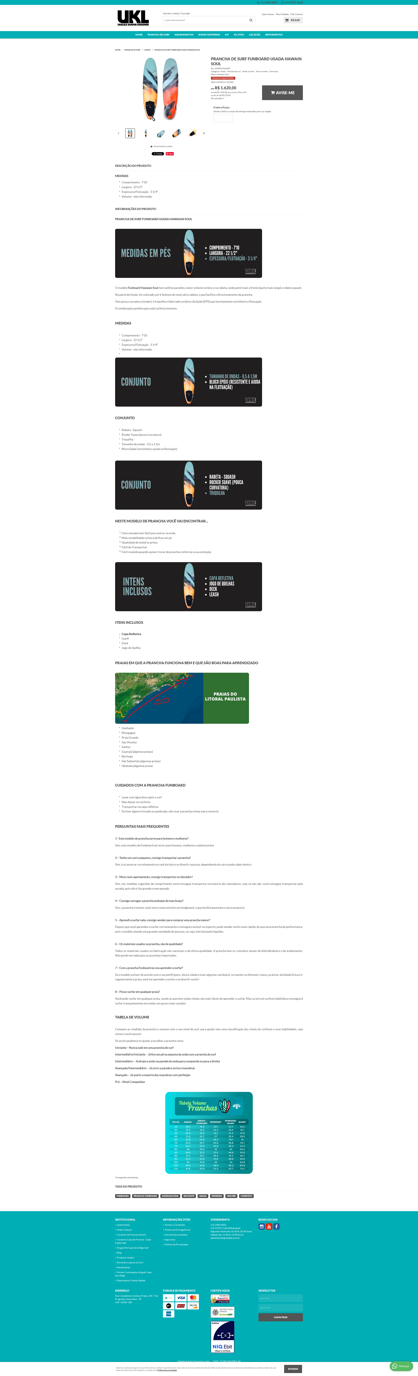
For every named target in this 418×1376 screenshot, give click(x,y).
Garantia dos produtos (176, 1234)
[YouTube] (269, 1226)
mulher (231, 1196)
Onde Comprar (124, 1229)
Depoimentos (274, 34)
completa (246, 1196)
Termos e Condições (175, 1225)
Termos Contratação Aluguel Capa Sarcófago (133, 1274)
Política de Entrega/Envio (177, 1229)
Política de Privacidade (176, 1244)
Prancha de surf (159, 34)
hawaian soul (170, 1196)
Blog (119, 1252)
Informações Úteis (176, 1219)
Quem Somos (268, 14)
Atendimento (123, 1267)
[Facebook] (276, 1226)
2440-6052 (268, 2)
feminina (217, 1196)
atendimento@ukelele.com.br (225, 1238)
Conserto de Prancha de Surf (131, 1234)
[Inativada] (233, 1337)
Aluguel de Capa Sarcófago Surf (133, 1247)
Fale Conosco (296, 14)
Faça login (185, 13)
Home (139, 34)
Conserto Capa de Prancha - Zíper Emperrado (133, 1241)
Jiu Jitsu (239, 34)
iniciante (189, 1196)
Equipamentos (184, 34)
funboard (123, 1196)
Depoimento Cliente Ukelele (131, 1280)
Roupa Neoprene (209, 34)
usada (203, 1196)
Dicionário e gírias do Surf (130, 1262)
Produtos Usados (125, 1257)
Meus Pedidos (282, 14)
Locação (254, 34)
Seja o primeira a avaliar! (222, 82)
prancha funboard (145, 1196)
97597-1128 (294, 2)
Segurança (170, 1239)
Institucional (125, 1219)
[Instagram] (261, 1226)
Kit (227, 34)
